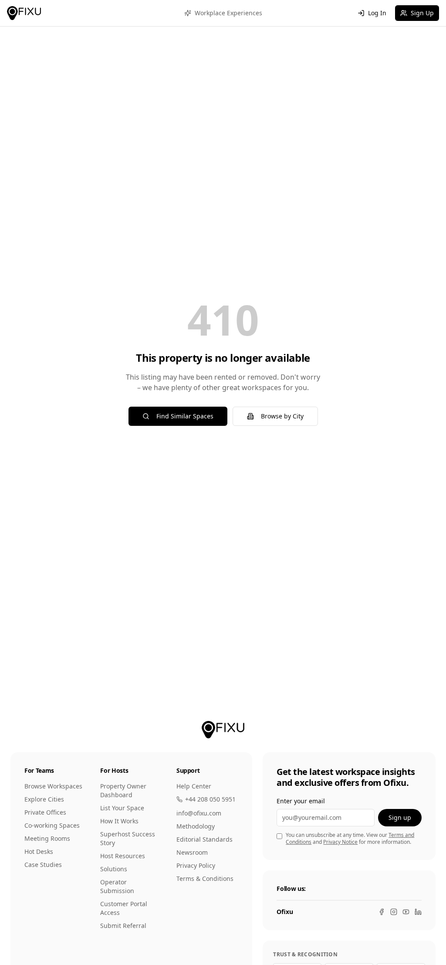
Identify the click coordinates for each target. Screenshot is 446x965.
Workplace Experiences (228, 13)
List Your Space (122, 808)
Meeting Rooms (47, 838)
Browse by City (282, 416)
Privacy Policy (195, 865)
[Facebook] (381, 911)
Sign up (400, 817)
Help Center (193, 786)
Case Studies (43, 864)
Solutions (113, 869)
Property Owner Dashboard (123, 790)
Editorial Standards (204, 839)
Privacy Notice (340, 842)
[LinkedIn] (418, 911)
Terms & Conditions (204, 878)
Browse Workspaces (53, 786)
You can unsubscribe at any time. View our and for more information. (350, 839)
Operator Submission (117, 886)
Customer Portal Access (123, 908)
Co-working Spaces (52, 825)
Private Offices (45, 812)
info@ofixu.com (198, 813)
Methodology (195, 826)
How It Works (119, 821)
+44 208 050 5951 (210, 799)
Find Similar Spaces (184, 416)
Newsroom (192, 852)
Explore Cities (44, 799)
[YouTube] (405, 911)
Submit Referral (123, 925)
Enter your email (301, 801)
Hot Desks (38, 851)
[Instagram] (393, 911)
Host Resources (122, 856)
